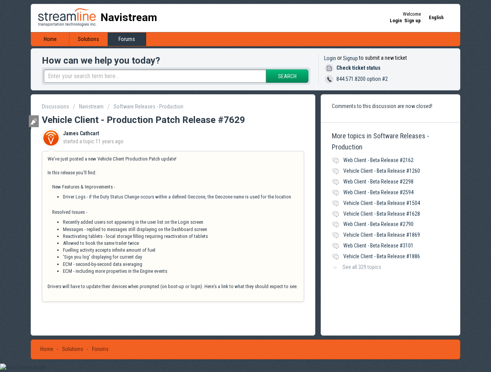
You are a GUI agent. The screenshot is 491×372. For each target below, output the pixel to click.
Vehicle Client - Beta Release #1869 (381, 235)
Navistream (91, 106)
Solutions (88, 39)
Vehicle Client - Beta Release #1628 (381, 214)
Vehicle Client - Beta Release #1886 (381, 256)
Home (50, 39)
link (224, 286)
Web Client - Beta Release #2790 (378, 224)
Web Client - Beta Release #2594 (378, 192)
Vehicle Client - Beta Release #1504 (381, 203)
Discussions (55, 106)
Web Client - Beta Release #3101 (378, 246)
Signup (350, 58)
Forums (127, 39)
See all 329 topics (362, 267)
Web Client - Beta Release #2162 (378, 160)
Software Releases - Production (148, 106)
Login (330, 58)
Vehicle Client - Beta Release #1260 (381, 171)
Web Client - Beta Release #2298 (378, 182)
